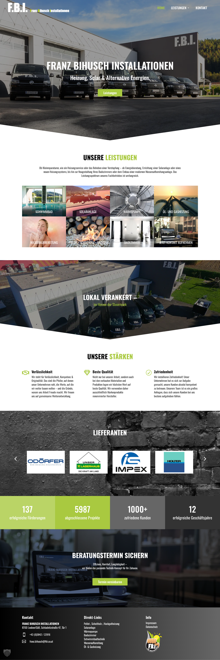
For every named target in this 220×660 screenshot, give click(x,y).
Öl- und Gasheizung (176, 211)
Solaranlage (87, 211)
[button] (15, 459)
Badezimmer (132, 242)
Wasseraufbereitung (44, 242)
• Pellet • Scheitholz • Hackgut (88, 242)
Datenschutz (152, 627)
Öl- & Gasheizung (92, 647)
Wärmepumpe (132, 211)
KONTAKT (201, 7)
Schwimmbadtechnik (94, 639)
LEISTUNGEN (178, 7)
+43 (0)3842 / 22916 (40, 634)
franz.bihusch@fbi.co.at (41, 641)
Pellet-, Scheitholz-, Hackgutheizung (102, 624)
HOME (161, 7)
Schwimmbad (44, 211)
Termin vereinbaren (110, 581)
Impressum (151, 623)
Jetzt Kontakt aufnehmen (176, 242)
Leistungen (110, 92)
